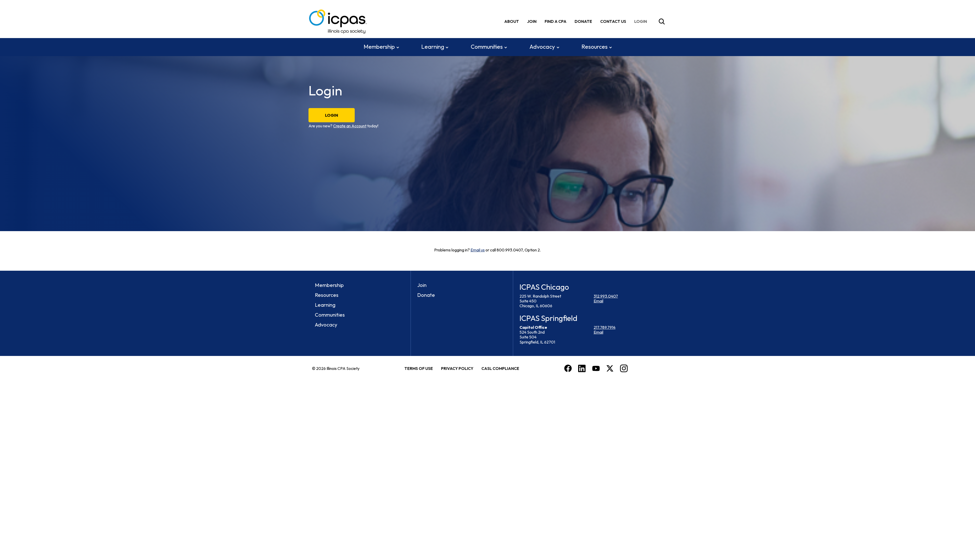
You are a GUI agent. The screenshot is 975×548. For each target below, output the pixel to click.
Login (331, 115)
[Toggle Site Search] (661, 21)
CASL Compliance (500, 368)
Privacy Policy (457, 368)
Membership (379, 46)
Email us (477, 249)
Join (532, 21)
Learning (432, 46)
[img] (641, 21)
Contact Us (613, 21)
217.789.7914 (604, 327)
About (511, 21)
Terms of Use (418, 368)
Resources (594, 46)
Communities (487, 46)
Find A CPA (555, 21)
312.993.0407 (606, 296)
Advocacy (542, 46)
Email (598, 300)
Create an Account (349, 125)
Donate (583, 21)
